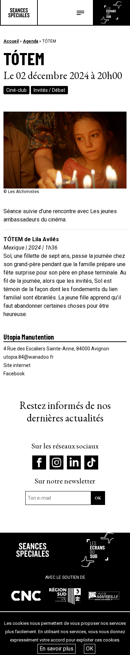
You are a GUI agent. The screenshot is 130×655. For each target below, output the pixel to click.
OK (89, 648)
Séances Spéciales (19, 12)
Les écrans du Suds (111, 12)
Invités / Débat (49, 90)
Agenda (30, 41)
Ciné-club (16, 90)
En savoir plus (56, 648)
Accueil (11, 41)
